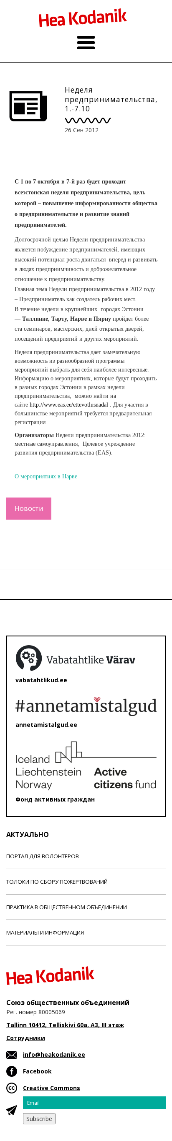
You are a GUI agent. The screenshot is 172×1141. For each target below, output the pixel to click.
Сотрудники (25, 1038)
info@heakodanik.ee (54, 1054)
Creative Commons (51, 1088)
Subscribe (39, 1119)
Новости (29, 508)
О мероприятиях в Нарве (46, 476)
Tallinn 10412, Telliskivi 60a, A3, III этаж (65, 1025)
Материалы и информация (45, 932)
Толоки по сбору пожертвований (57, 881)
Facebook (37, 1071)
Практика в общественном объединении (66, 907)
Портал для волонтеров (42, 856)
